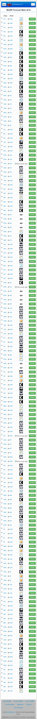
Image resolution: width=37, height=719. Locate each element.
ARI (4, 189)
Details (32, 19)
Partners (28, 704)
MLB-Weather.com (17, 4)
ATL (11, 87)
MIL (4, 70)
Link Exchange (9, 704)
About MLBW (7, 701)
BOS (11, 627)
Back (4, 4)
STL (4, 19)
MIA (11, 57)
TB (4, 372)
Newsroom (20, 704)
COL (4, 142)
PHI (4, 32)
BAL (4, 261)
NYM (11, 19)
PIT (4, 338)
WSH (11, 44)
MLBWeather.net (11, 712)
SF (4, 529)
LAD (4, 325)
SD (10, 117)
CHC (4, 244)
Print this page (18, 708)
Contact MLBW (18, 701)
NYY (4, 270)
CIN (11, 155)
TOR (4, 181)
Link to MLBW (30, 701)
